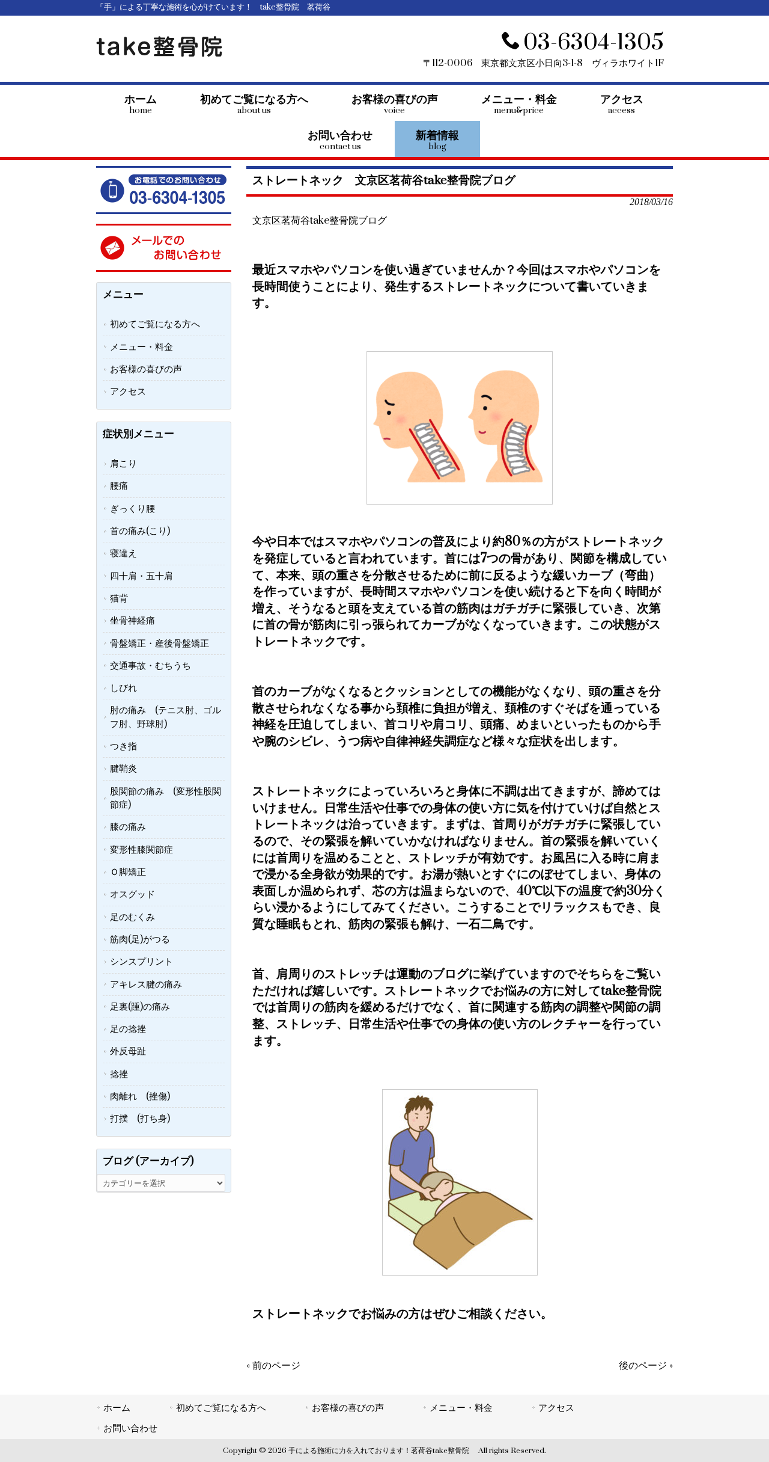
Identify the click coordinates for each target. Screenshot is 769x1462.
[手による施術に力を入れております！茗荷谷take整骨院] (159, 54)
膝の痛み (128, 827)
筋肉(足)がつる (140, 939)
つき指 (123, 746)
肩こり (123, 464)
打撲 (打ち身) (140, 1119)
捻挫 (119, 1074)
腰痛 (119, 486)
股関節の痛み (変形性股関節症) (165, 798)
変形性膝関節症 (141, 850)
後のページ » (646, 1365)
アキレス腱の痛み (146, 984)
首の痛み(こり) (140, 531)
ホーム (116, 1408)
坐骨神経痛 (132, 621)
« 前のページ (273, 1365)
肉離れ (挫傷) (140, 1096)
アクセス (128, 391)
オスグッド (132, 894)
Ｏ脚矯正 (128, 872)
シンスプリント (141, 962)
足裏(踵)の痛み (140, 1007)
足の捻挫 (128, 1029)
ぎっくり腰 (132, 509)
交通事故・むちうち (150, 666)
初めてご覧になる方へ (155, 324)
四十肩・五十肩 (141, 576)
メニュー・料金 (141, 347)
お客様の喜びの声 (146, 369)
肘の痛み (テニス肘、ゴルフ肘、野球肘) (165, 716)
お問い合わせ (130, 1428)
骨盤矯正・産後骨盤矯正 (159, 643)
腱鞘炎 (123, 769)
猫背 (119, 598)
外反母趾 (128, 1051)
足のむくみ (132, 917)
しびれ (123, 688)
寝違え (123, 553)
